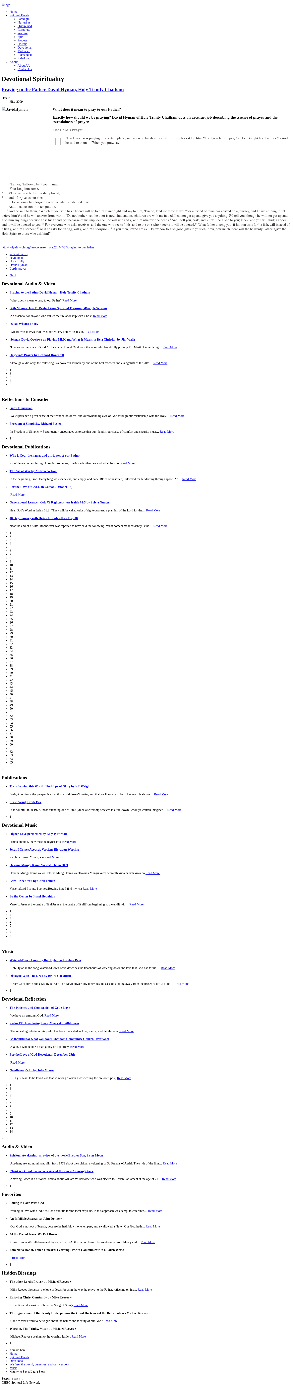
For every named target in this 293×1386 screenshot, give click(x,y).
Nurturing (24, 22)
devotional (16, 257)
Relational (24, 58)
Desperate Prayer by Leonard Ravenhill (37, 355)
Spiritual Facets (19, 15)
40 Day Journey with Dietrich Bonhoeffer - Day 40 (44, 518)
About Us (24, 65)
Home (13, 11)
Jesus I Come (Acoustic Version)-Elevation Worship (44, 849)
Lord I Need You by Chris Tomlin (32, 881)
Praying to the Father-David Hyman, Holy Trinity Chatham (63, 89)
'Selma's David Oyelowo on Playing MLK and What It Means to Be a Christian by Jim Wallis (72, 339)
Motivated (24, 51)
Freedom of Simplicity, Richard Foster (35, 423)
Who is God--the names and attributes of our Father (45, 455)
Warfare (23, 33)
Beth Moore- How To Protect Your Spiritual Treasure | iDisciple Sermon (58, 308)
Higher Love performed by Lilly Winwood (38, 833)
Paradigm (23, 19)
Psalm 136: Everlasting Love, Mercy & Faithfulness (44, 1023)
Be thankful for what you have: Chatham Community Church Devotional (59, 1039)
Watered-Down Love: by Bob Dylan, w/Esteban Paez (45, 960)
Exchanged (25, 54)
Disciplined (25, 26)
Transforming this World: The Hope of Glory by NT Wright (50, 786)
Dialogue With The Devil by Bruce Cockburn (40, 975)
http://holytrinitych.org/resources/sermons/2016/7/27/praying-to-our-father (48, 247)
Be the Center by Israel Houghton (32, 896)
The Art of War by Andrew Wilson (33, 471)
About (14, 62)
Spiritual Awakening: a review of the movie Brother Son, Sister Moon (56, 1155)
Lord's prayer (18, 268)
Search (6, 1378)
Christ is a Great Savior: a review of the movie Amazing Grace (51, 1171)
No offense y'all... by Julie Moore (32, 1070)
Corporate (24, 29)
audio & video (19, 254)
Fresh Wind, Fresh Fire (25, 802)
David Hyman (19, 265)
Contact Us (25, 69)
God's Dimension (21, 408)
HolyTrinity (17, 261)
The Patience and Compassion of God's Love (40, 1007)
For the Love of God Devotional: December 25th (42, 1054)
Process (22, 40)
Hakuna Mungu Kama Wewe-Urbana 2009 (39, 865)
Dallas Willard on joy (24, 323)
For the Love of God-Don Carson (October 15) (41, 487)
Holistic (22, 44)
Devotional (24, 47)
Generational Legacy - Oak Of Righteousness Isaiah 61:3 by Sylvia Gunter (59, 502)
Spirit (21, 36)
